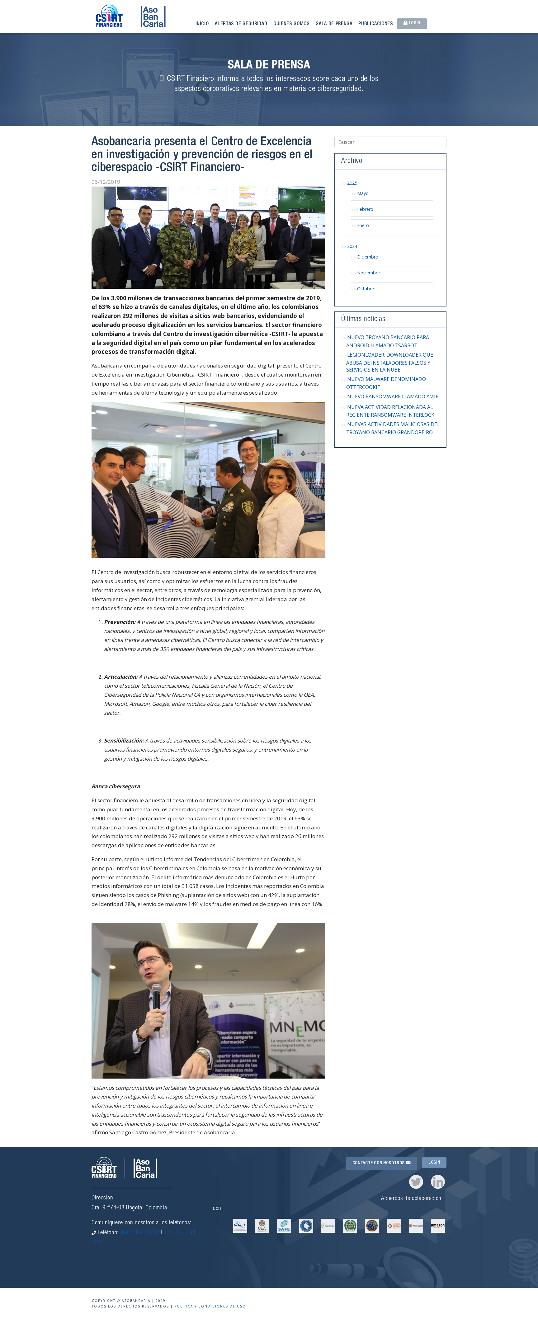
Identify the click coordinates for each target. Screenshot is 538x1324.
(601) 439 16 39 (140, 1233)
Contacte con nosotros (379, 1163)
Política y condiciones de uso (210, 1306)
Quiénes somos (291, 24)
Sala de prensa (334, 24)
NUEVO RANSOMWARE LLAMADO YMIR (393, 396)
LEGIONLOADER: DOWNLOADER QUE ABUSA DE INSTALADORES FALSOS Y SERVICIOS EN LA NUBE (389, 362)
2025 (352, 183)
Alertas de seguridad (241, 24)
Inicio (202, 24)
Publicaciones (375, 24)
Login (414, 23)
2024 (352, 246)
